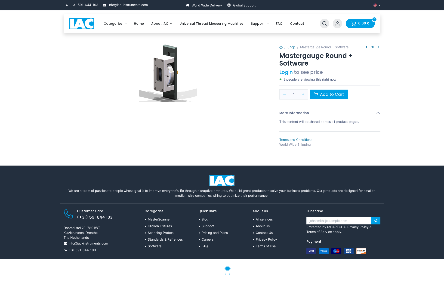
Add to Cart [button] (331, 94)
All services (264, 219)
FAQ (205, 246)
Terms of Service (319, 232)
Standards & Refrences (165, 239)
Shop (291, 47)
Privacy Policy (266, 239)
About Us (263, 226)
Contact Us (264, 233)
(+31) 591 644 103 (94, 217)
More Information (294, 113)
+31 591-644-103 (84, 5)
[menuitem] (115, 23)
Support (208, 226)
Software (154, 246)
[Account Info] (337, 24)
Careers (207, 239)
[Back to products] (372, 47)
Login (286, 72)
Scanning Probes (160, 233)
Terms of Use (266, 246)
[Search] (324, 24)
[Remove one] (284, 94)
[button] (375, 221)
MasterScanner (159, 219)
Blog (205, 219)
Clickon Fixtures (160, 226)
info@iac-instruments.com (128, 5)
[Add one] (303, 94)
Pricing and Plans (215, 233)
